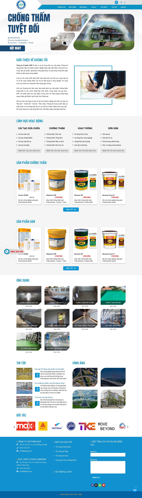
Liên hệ (123, 7)
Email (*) (93, 452)
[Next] (137, 32)
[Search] (116, 2)
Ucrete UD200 (23, 195)
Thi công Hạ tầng (62, 451)
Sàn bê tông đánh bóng (110, 141)
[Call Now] (6, 251)
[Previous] (5, 32)
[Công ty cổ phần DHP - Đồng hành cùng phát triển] (26, 4)
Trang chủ (61, 7)
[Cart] (121, 2)
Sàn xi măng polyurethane (111, 145)
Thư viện (104, 7)
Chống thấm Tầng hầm (54, 138)
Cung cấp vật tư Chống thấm (66, 460)
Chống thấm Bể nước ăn (55, 145)
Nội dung (93, 460)
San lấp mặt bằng (80, 145)
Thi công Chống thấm (63, 447)
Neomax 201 (78, 195)
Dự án (93, 7)
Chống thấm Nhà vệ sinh (55, 141)
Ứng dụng (83, 7)
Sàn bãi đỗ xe (107, 138)
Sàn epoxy (106, 134)
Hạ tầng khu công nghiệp (83, 138)
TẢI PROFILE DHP (63, 472)
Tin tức (114, 7)
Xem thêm (29, 306)
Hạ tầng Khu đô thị (81, 134)
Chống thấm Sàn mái (53, 134)
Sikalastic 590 (51, 195)
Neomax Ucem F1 (108, 195)
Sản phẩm (72, 7)
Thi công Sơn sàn (62, 456)
